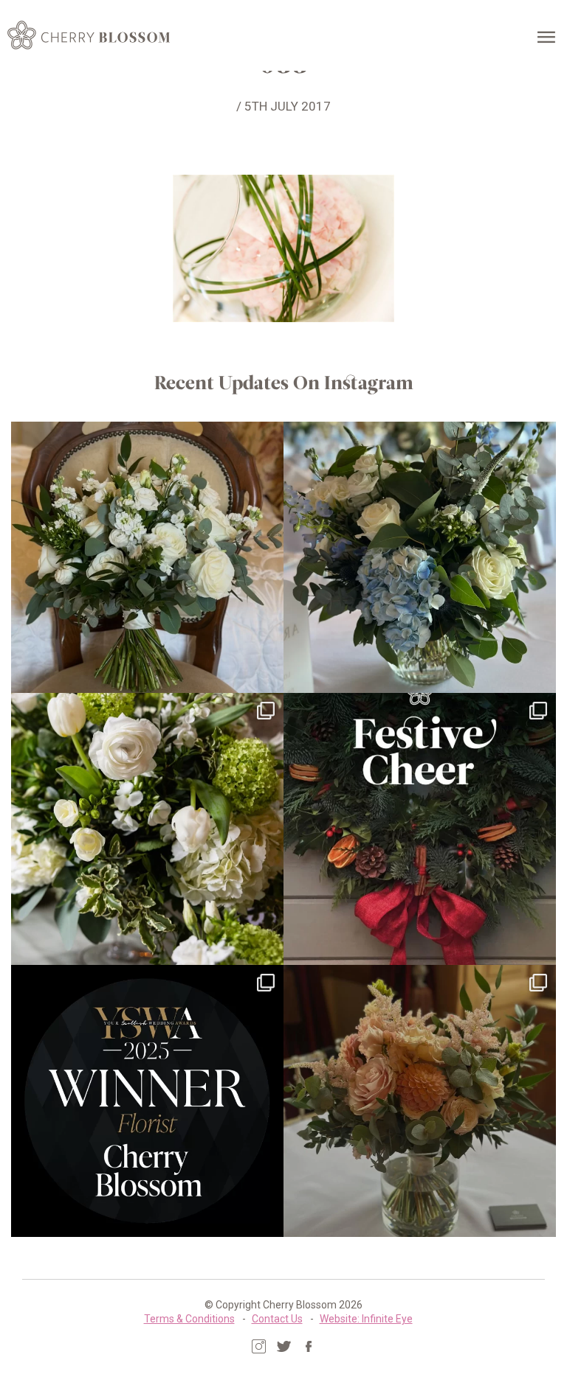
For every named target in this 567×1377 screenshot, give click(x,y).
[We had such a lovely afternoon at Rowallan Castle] (420, 1101)
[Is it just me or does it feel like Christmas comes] (420, 829)
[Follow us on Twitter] (283, 1346)
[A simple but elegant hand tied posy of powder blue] (420, 558)
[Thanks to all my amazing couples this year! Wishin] (147, 829)
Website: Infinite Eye (366, 1319)
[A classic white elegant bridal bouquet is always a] (147, 558)
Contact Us (277, 1319)
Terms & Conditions (189, 1319)
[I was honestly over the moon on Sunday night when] (147, 1101)
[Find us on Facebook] (308, 1346)
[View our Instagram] (258, 1346)
